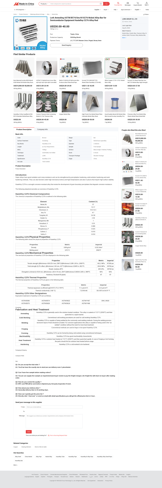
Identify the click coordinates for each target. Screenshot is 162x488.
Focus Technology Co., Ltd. (69, 480)
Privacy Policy (108, 480)
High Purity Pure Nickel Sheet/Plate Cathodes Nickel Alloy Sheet (141, 261)
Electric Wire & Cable (40, 447)
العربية (91, 476)
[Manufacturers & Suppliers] (24, 4)
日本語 (101, 476)
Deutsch (78, 476)
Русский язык (64, 476)
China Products (44, 474)
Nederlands (84, 476)
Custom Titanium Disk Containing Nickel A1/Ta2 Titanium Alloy (141, 233)
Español (43, 476)
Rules (147, 9)
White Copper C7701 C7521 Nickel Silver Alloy (141, 191)
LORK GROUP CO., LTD (129, 19)
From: (23, 407)
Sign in (146, 5)
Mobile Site (121, 474)
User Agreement (91, 480)
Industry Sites (93, 474)
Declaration (100, 480)
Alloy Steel (18, 456)
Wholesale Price (84, 474)
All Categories (20, 9)
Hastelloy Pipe (72, 456)
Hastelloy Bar (19, 460)
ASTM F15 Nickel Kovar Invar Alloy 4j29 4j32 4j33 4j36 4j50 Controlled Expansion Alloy (141, 149)
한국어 (96, 476)
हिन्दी (106, 476)
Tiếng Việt (123, 476)
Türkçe (117, 476)
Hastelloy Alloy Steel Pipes (104, 456)
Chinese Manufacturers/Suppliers (58, 474)
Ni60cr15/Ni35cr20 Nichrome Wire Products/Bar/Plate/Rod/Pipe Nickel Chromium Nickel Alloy (141, 163)
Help (115, 9)
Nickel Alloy (48, 456)
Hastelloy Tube (60, 456)
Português (49, 476)
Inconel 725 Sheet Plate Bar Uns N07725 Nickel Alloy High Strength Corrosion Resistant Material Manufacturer (141, 205)
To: (24, 411)
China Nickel (28, 456)
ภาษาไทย (111, 476)
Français (56, 476)
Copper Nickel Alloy (140, 246)
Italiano (72, 476)
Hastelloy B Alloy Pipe (87, 456)
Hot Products (35, 474)
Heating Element (26, 447)
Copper (16, 447)
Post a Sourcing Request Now (57, 435)
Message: (22, 416)
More (123, 37)
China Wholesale (73, 474)
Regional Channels (103, 474)
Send (28, 432)
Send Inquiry (66, 45)
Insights (128, 474)
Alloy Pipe (39, 456)
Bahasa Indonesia (133, 476)
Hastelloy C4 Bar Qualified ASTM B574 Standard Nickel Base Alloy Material (141, 219)
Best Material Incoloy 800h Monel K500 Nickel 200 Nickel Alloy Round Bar (141, 135)
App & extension (125, 9)
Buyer (105, 9)
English (37, 476)
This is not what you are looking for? (36, 435)
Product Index (113, 474)
